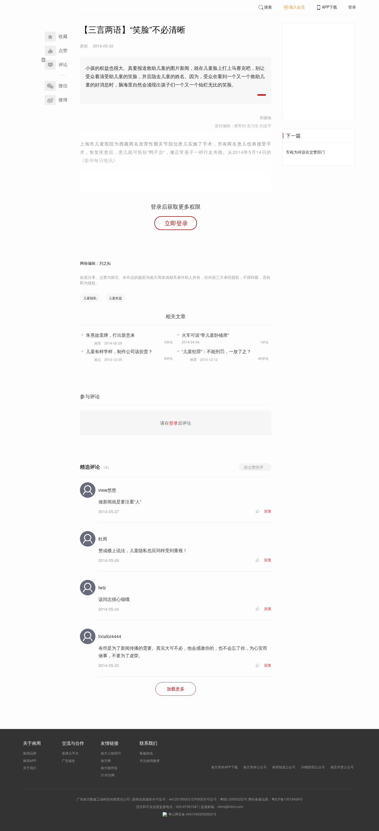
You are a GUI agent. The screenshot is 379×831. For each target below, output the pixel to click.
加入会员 (297, 7)
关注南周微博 (150, 760)
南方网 (106, 760)
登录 (352, 7)
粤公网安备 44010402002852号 (192, 814)
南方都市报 (109, 767)
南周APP (29, 760)
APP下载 (329, 7)
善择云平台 (70, 753)
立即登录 (176, 223)
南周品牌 (29, 753)
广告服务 (68, 760)
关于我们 (29, 767)
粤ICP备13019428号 (287, 799)
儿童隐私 (90, 297)
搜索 (268, 7)
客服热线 (146, 753)
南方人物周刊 (111, 753)
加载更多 (176, 688)
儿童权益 (115, 297)
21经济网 (108, 775)
